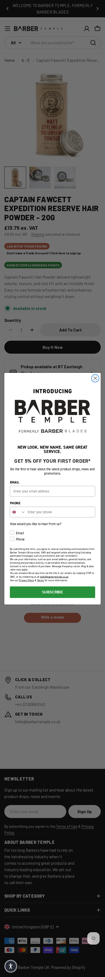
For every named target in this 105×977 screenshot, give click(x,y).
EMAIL (14, 482)
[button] (10, 966)
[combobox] (17, 512)
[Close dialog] (95, 378)
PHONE (15, 503)
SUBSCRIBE (52, 592)
